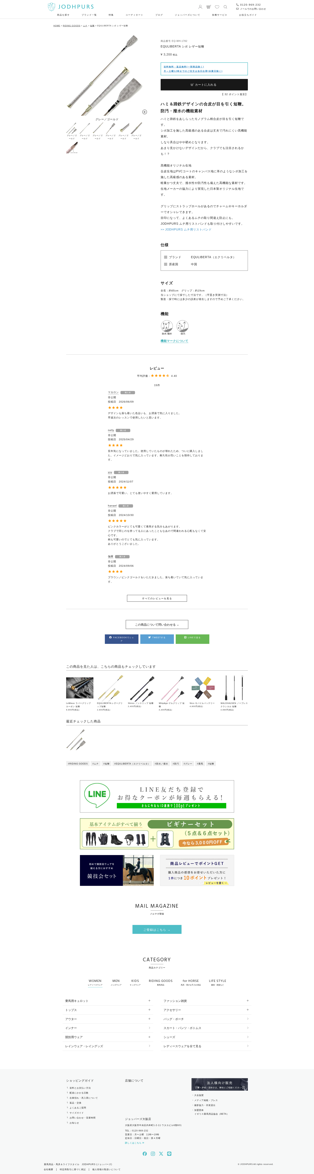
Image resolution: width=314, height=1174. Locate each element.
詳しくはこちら (133, 1143)
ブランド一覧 (89, 15)
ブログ (159, 15)
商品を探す (63, 15)
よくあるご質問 (78, 1108)
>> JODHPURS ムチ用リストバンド (186, 229)
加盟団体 (211, 1112)
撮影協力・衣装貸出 (205, 1105)
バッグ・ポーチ (174, 1019)
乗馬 (200, 763)
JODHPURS (246, 1164)
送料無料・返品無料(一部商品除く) (184, 66)
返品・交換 (75, 1103)
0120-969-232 (250, 4)
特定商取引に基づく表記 (73, 1169)
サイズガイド (77, 1113)
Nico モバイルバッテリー (202, 703)
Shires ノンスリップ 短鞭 (141, 703)
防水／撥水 (162, 763)
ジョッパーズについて (187, 15)
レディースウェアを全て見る (182, 1046)
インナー (71, 1028)
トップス (71, 1010)
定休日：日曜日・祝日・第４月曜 (142, 1138)
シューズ (169, 1037)
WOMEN (95, 982)
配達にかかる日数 (79, 1093)
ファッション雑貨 (175, 1000)
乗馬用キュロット (76, 1000)
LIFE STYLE (217, 982)
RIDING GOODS (71, 26)
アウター (71, 1019)
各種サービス (219, 15)
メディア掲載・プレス (206, 1100)
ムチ (85, 26)
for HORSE (191, 982)
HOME (56, 26)
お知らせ (74, 1123)
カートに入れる (206, 84)
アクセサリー (172, 1010)
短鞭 (92, 26)
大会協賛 (199, 1095)
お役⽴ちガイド (248, 15)
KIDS (135, 982)
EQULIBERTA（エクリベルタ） (133, 763)
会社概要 (48, 1169)
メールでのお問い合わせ (252, 9)
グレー (188, 763)
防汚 (176, 763)
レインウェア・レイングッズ (84, 1046)
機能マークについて (174, 340)
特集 (111, 15)
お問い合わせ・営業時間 (83, 1118)
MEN (116, 982)
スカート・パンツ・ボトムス (182, 1028)
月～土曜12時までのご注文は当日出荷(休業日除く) (193, 71)
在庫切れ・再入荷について (84, 1098)
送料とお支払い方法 (80, 1088)
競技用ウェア (74, 1037)
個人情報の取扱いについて (106, 1169)
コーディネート (134, 15)
